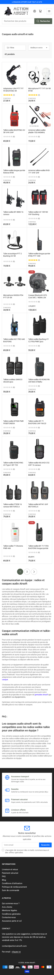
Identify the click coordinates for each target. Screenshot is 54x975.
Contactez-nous (9, 917)
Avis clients (7, 907)
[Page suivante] (34, 572)
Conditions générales (11, 914)
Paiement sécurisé (10, 873)
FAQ (4, 876)
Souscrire (45, 845)
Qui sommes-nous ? (10, 903)
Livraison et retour (10, 869)
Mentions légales (9, 910)
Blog (4, 880)
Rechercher (45, 21)
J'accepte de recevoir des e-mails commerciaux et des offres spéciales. (27, 851)
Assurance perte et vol (12, 921)
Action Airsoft (30, 963)
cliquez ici (16, 952)
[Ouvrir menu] (49, 11)
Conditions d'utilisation (12, 883)
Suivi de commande (10, 890)
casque (5, 679)
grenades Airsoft (41, 695)
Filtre (12, 48)
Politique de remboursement (14, 887)
